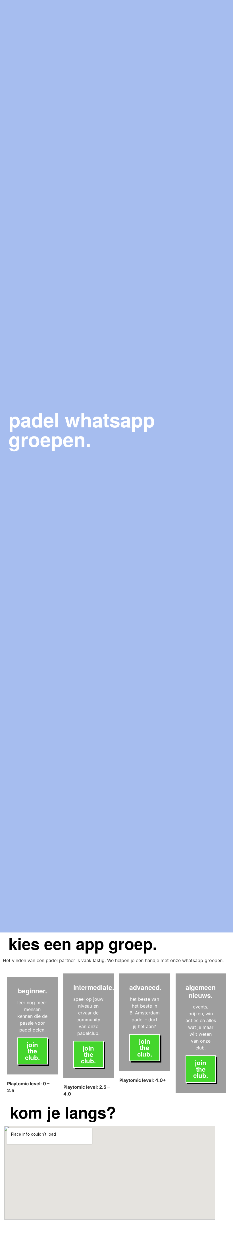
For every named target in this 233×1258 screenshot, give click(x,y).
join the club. (32, 1051)
